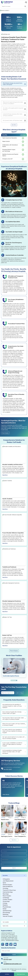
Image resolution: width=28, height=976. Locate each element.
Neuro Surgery (7, 896)
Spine (4, 882)
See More (14, 124)
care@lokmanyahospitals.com (13, 964)
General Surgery (7, 884)
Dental (4, 909)
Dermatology (6, 912)
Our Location (6, 922)
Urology (5, 903)
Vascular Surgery (8, 916)
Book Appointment (21, 974)
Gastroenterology (8, 892)
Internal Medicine (8, 886)
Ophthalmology (7, 910)
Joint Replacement (8, 881)
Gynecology (6, 901)
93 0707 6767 (8, 769)
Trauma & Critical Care (9, 890)
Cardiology (6, 897)
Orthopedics (6, 879)
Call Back (7, 974)
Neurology (6, 894)
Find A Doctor (14, 650)
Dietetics (5, 905)
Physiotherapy (7, 907)
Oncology (5, 888)
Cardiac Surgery (7, 899)
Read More (5, 475)
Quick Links (5, 925)
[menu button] (26, 2)
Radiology (5, 914)
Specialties (5, 875)
